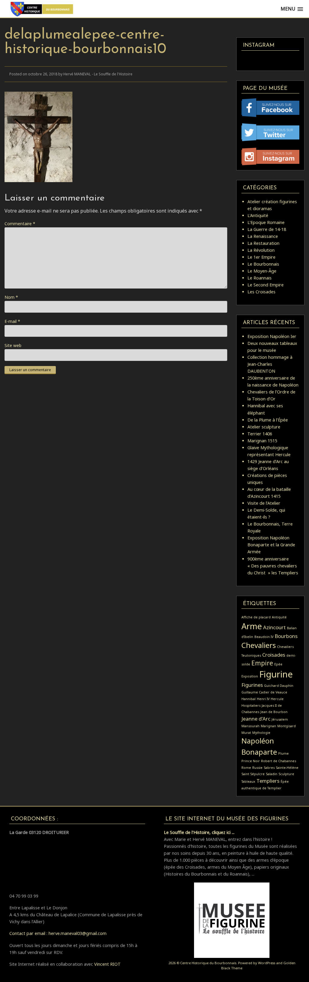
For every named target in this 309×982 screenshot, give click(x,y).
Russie (257, 768)
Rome (246, 768)
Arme (251, 626)
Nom (11, 297)
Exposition (249, 676)
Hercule (277, 699)
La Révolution (261, 250)
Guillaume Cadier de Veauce (264, 692)
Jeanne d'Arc (255, 718)
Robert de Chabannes (278, 761)
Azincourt (274, 627)
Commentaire (20, 223)
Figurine (276, 674)
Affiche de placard (256, 617)
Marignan (268, 726)
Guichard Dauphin (278, 686)
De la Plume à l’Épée (267, 420)
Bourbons (286, 636)
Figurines (252, 684)
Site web (13, 345)
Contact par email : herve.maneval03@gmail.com (58, 933)
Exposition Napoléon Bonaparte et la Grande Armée (271, 544)
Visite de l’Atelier (263, 503)
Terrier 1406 (259, 434)
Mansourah (250, 726)
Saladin (271, 774)
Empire (262, 663)
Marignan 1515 (262, 441)
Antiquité (279, 617)
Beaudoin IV (263, 637)
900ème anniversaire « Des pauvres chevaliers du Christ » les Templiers (272, 566)
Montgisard (286, 726)
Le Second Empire (265, 285)
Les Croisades (261, 292)
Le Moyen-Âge (261, 271)
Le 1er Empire (261, 257)
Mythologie (261, 733)
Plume (283, 753)
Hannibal (248, 699)
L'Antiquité (257, 215)
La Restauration (263, 243)
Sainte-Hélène (287, 768)
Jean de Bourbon (274, 712)
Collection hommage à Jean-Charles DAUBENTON (269, 364)
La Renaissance (262, 236)
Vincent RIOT (107, 964)
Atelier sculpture (263, 427)
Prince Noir (250, 761)
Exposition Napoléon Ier (271, 336)
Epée (278, 664)
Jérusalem (280, 719)
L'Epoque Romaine (266, 222)
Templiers (267, 780)
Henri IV (263, 699)
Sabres (269, 768)
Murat (246, 733)
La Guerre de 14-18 (266, 229)
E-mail (12, 321)
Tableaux (248, 781)
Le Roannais (259, 278)
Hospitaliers (250, 705)
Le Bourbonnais (263, 264)
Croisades (273, 654)
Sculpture (286, 774)
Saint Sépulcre (253, 774)
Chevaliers (258, 645)
